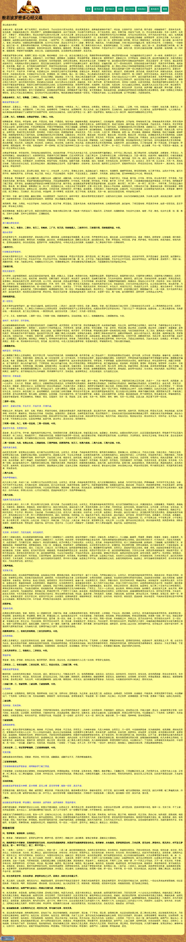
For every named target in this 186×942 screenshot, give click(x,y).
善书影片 (110, 9)
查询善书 (155, 9)
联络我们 (142, 9)
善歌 (120, 9)
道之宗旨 (130, 9)
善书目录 (98, 9)
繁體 (165, 9)
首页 (88, 9)
